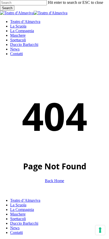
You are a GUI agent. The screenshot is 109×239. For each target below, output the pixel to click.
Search (7, 8)
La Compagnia (22, 209)
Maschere (18, 214)
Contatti (16, 232)
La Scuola (18, 205)
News (15, 228)
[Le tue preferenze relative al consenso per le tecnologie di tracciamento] (100, 230)
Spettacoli (18, 219)
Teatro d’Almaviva (25, 200)
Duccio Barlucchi (24, 223)
